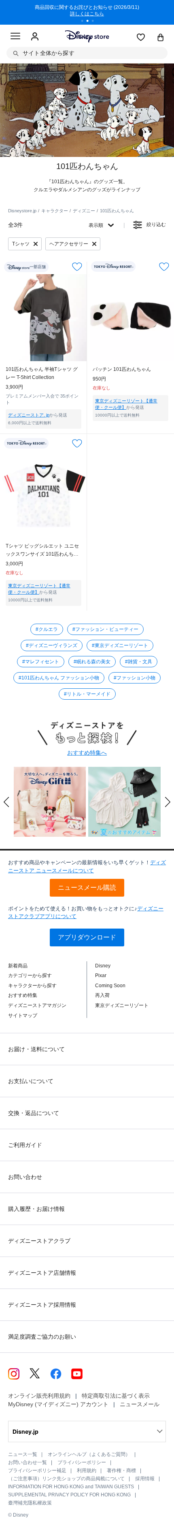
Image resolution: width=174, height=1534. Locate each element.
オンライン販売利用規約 (39, 1395)
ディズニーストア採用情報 (42, 1304)
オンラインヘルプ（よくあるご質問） (89, 1454)
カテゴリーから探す (30, 975)
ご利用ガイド (25, 1145)
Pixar (100, 975)
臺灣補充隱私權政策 (30, 1503)
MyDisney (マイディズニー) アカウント (58, 1404)
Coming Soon (110, 985)
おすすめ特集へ (87, 752)
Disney (102, 966)
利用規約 (86, 1470)
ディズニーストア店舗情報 (42, 1273)
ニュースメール (139, 1404)
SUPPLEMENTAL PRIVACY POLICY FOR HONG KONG (69, 1495)
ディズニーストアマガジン (37, 1005)
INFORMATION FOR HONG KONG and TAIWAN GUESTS (71, 1487)
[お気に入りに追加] (77, 267)
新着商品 (18, 966)
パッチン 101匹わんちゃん (122, 369)
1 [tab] (85, 22)
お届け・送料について (36, 1049)
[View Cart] (160, 38)
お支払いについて (30, 1081)
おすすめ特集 (22, 995)
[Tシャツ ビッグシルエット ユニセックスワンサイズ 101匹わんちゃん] (43, 494)
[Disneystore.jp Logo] (87, 36)
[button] (6, 802)
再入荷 (102, 995)
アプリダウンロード (87, 937)
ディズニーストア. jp (28, 415)
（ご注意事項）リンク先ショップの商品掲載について (66, 1478)
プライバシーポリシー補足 (37, 1470)
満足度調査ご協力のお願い (42, 1336)
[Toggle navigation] (15, 37)
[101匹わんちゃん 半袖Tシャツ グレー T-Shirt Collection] (43, 317)
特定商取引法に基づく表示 (116, 1395)
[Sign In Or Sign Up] (34, 37)
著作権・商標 (121, 1470)
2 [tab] (90, 22)
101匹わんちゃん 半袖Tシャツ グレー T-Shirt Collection (42, 373)
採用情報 (145, 1478)
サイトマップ (22, 1015)
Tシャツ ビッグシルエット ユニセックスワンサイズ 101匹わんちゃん (42, 550)
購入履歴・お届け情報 (36, 1209)
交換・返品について (33, 1113)
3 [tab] (95, 22)
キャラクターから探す (32, 985)
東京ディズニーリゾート (122, 1005)
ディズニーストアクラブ (39, 1241)
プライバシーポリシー (81, 1462)
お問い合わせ (25, 1177)
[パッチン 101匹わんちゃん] (130, 317)
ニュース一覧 (22, 1454)
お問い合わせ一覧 (27, 1462)
